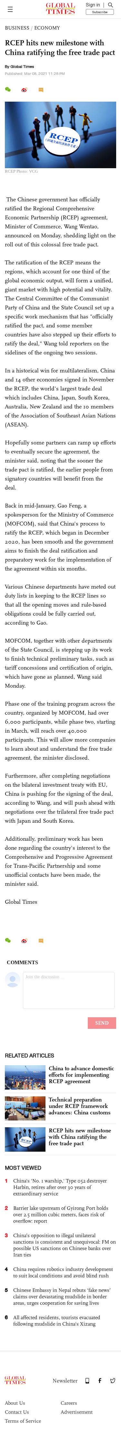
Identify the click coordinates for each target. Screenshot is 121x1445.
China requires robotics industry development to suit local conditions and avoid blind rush (63, 1272)
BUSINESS (17, 28)
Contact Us (17, 1412)
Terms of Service (23, 1421)
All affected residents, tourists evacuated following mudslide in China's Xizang (56, 1320)
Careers (69, 1403)
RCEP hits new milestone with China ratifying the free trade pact (80, 1137)
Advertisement (77, 1412)
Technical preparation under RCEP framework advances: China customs (80, 1106)
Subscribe (99, 12)
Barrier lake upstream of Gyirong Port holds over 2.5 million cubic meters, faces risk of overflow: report (60, 1214)
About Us (15, 1403)
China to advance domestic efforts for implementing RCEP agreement (81, 1075)
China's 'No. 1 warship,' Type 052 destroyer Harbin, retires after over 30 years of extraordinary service (60, 1187)
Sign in (93, 4)
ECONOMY (47, 28)
